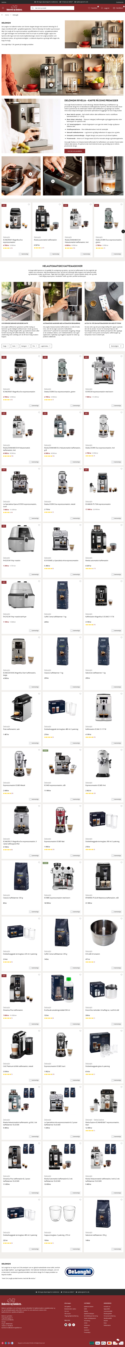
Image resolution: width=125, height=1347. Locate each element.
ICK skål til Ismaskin (92, 954)
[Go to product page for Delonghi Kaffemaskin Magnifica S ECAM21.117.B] (103, 595)
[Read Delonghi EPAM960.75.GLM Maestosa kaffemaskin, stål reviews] (87, 906)
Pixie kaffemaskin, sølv (11, 729)
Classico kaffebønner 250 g (13, 898)
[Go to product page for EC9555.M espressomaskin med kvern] (103, 370)
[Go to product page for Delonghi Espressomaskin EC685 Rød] (62, 820)
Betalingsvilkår (108, 1313)
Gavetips (4, 2)
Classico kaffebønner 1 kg (53, 673)
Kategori (24, 346)
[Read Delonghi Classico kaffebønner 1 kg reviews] (46, 681)
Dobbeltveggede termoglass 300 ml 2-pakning (102, 841)
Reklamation (107, 1325)
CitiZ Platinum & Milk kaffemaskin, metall (18, 1066)
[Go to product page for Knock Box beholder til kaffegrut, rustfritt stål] (103, 989)
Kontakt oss (107, 1306)
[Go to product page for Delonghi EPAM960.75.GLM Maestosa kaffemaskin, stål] (103, 876)
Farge (4, 346)
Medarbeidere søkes (70, 1309)
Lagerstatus (44, 346)
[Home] (15, 8)
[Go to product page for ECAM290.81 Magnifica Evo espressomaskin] (16, 218)
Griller (86, 1323)
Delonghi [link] (15, 15)
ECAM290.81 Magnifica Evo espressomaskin (13, 241)
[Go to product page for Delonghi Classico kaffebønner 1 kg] (62, 651)
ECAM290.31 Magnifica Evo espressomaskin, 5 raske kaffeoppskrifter (20, 842)
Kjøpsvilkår (107, 1309)
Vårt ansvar (67, 1313)
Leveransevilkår (108, 1311)
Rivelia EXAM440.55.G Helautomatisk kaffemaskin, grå (62, 449)
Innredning (87, 1320)
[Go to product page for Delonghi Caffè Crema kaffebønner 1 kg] (62, 595)
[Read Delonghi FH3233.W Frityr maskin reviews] (5, 569)
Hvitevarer (87, 1325)
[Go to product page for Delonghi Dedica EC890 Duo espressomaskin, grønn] (108, 218)
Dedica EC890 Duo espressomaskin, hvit (100, 448)
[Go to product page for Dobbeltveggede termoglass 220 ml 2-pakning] (21, 932)
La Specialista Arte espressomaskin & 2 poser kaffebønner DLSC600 (60, 1123)
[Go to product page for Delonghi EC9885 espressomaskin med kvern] (62, 876)
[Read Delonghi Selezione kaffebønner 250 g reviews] (87, 1244)
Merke (7, 15)
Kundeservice (119, 2)
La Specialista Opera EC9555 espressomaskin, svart (20, 505)
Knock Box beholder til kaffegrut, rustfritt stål (102, 1010)
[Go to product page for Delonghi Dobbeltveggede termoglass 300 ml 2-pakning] (103, 820)
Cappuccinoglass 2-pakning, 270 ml (57, 1235)
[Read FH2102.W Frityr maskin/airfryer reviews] (5, 625)
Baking (86, 1311)
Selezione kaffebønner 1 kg (95, 673)
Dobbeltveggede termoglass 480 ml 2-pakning (61, 729)
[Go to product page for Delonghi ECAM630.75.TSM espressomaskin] (103, 483)
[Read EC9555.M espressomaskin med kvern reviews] (87, 400)
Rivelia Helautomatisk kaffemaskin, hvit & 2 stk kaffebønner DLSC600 (102, 1180)
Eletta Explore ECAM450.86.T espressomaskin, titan (102, 1123)
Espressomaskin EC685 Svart (54, 1066)
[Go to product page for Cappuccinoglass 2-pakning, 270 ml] (62, 1214)
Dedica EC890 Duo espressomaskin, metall (59, 504)
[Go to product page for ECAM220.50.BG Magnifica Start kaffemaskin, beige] (21, 651)
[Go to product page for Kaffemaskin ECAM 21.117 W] (103, 708)
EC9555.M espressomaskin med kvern (99, 392)
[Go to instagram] (69, 1324)
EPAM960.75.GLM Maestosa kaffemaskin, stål (102, 898)
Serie (13, 346)
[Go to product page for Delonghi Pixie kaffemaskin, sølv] (21, 708)
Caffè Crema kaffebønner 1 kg (55, 617)
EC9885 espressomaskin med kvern (57, 898)
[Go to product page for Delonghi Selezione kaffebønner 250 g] (103, 1214)
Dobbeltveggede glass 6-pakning (97, 1066)
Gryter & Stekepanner (90, 1318)
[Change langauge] (3, 1343)
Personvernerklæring (109, 1316)
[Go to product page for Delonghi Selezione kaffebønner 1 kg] (103, 651)
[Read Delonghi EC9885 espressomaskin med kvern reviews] (46, 906)
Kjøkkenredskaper (89, 1313)
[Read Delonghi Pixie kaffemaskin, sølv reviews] (5, 738)
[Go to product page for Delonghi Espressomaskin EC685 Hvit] (103, 764)
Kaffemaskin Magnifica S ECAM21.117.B (99, 617)
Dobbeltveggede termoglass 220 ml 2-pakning (20, 954)
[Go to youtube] (65, 1324)
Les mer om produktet (75, 151)
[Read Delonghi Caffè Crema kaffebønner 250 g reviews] (46, 962)
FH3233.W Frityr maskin (11, 560)
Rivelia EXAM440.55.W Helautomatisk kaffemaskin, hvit (76, 241)
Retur (105, 1323)
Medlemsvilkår (108, 1318)
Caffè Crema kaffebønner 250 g (55, 954)
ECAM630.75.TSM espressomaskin (98, 504)
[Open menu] (3, 8)
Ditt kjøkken (67, 1306)
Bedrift (106, 1320)
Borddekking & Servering (91, 1316)
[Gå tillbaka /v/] (2, 15)
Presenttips (87, 1332)
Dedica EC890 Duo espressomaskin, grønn (109, 241)
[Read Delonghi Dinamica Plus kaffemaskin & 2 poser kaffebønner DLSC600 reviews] (5, 1187)
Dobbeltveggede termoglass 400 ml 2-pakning (20, 1235)
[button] (46, 68)
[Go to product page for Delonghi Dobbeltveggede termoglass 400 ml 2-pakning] (21, 1214)
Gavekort (86, 1330)
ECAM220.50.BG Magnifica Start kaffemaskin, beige (19, 674)
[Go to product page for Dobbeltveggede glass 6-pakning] (103, 1045)
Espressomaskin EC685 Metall (14, 785)
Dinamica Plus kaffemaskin (13, 1010)
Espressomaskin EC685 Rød (54, 841)
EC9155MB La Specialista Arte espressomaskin (61, 560)
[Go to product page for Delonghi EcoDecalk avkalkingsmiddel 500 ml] (62, 989)
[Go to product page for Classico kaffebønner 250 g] (21, 876)
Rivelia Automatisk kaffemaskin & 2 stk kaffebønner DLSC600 (58, 1180)
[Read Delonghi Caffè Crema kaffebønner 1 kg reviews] (46, 625)
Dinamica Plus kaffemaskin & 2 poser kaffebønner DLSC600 (16, 1180)
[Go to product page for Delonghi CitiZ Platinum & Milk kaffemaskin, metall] (21, 1045)
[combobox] (52, 8)
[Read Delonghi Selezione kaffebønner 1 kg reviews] (87, 681)
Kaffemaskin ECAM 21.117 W (95, 729)
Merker (86, 1328)
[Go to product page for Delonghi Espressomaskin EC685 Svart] (62, 1045)
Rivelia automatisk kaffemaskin (45, 240)
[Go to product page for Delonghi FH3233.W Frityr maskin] (21, 539)
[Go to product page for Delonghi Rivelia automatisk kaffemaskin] (47, 218)
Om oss (66, 1311)
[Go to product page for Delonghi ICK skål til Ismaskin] (103, 932)
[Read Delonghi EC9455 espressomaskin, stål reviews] (46, 794)
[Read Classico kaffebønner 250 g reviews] (5, 906)
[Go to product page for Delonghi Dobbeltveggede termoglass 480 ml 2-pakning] (62, 708)
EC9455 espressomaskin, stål (54, 785)
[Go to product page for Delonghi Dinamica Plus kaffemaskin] (21, 989)
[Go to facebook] (73, 1324)
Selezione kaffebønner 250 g (95, 1235)
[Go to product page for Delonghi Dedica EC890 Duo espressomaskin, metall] (62, 483)
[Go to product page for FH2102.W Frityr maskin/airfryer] (21, 595)
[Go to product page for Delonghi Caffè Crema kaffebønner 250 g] (62, 932)
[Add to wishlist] (29, 204)
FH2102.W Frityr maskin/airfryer (14, 617)
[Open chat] (118, 1340)
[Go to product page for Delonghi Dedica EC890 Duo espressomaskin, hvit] (103, 426)
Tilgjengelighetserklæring (71, 1316)
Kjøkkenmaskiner (88, 1306)
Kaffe (85, 1309)
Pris (34, 346)
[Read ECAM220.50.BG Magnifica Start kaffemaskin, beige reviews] (5, 681)
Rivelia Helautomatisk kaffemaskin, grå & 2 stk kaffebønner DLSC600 (20, 1123)
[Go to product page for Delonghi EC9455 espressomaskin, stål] (62, 764)
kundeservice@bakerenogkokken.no (12, 1328)
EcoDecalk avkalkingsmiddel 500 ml (57, 1010)
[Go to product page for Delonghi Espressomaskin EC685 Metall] (21, 764)
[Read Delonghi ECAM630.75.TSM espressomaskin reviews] (87, 513)
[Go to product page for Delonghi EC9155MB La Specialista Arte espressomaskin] (62, 539)
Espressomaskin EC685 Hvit (95, 785)
